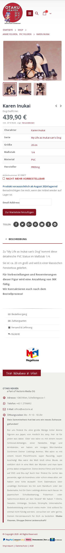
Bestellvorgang (18, 314)
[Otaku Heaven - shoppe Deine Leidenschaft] (13, 13)
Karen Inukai (38, 130)
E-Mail (42, 224)
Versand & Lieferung (21, 327)
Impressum (8, 546)
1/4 (33, 152)
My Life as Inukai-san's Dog (46, 137)
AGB (32, 546)
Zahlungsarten (19, 320)
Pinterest (35, 224)
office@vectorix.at (23, 409)
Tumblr (48, 224)
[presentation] (5, 60)
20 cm (34, 145)
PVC (33, 159)
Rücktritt (15, 334)
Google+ (29, 224)
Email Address (11, 202)
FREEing (35, 167)
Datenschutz (21, 546)
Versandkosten (28, 123)
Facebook (16, 224)
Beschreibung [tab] (18, 239)
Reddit (55, 224)
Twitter (22, 224)
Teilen (7, 224)
